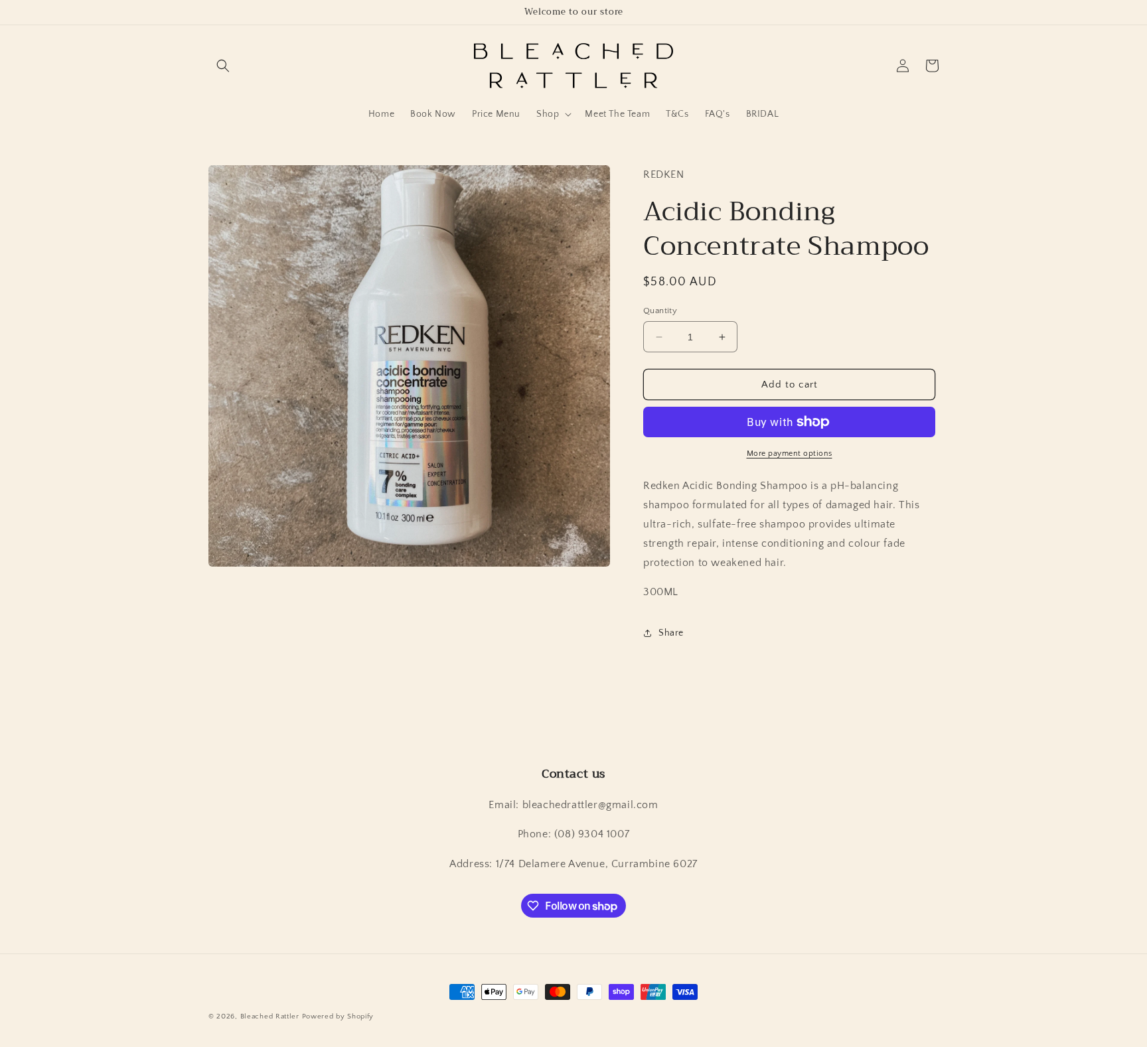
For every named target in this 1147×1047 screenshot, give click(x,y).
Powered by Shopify (338, 1016)
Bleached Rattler (269, 1016)
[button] (223, 65)
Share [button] (671, 633)
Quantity (660, 310)
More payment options (789, 453)
